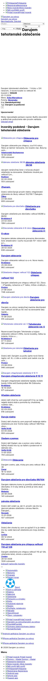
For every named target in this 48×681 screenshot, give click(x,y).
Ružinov (5, 177)
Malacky (5, 491)
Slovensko (12, 100)
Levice (4, 534)
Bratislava (5, 263)
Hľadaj (18, 29)
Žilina (3, 196)
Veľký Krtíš (6, 428)
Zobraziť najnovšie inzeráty (13, 564)
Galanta (4, 314)
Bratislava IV (7, 245)
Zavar (4, 469)
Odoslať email (7, 121)
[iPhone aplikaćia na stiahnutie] (17, 638)
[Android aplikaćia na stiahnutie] (18, 633)
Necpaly (5, 513)
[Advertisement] (24, 63)
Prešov (4, 287)
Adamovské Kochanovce (12, 152)
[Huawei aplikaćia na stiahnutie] (17, 643)
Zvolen (4, 556)
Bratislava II (6, 218)
